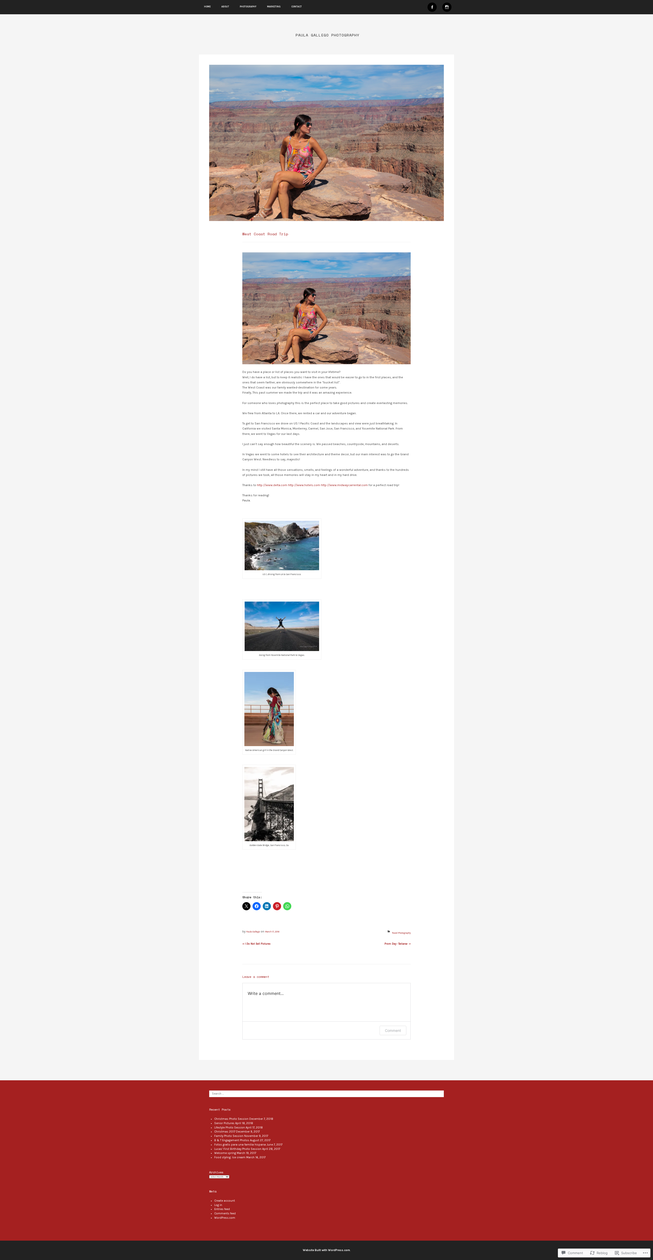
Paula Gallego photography (327, 35)
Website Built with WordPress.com (326, 1250)
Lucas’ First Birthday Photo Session (237, 1149)
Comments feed (225, 1213)
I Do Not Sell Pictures (256, 943)
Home (207, 6)
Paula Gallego (253, 931)
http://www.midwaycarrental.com (344, 485)
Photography (248, 6)
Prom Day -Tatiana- (397, 943)
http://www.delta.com (272, 485)
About (225, 6)
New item (432, 7)
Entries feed (222, 1209)
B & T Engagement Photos (231, 1140)
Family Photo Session (228, 1136)
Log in (218, 1205)
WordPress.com (224, 1217)
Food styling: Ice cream (229, 1157)
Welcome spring (225, 1153)
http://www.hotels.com (304, 485)
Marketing (274, 6)
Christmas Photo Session (231, 1119)
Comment (393, 1030)
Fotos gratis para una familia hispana (240, 1144)
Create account (224, 1200)
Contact (296, 6)
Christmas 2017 (224, 1131)
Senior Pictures (224, 1123)
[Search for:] (326, 1093)
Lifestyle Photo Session (229, 1127)
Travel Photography (401, 932)
